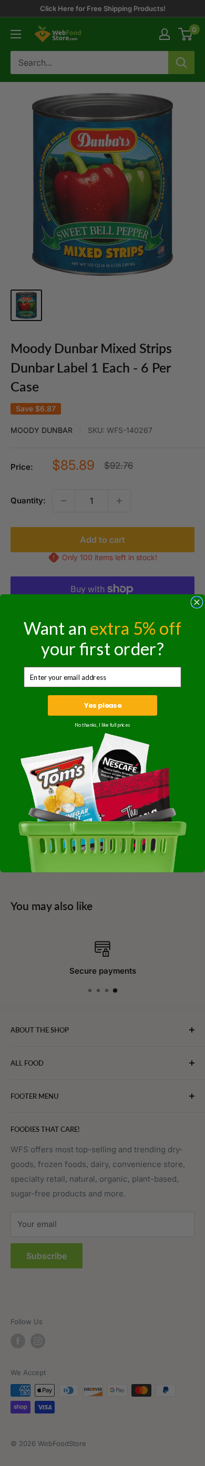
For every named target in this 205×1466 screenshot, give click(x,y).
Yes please (102, 705)
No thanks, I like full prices (102, 725)
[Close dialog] (196, 601)
